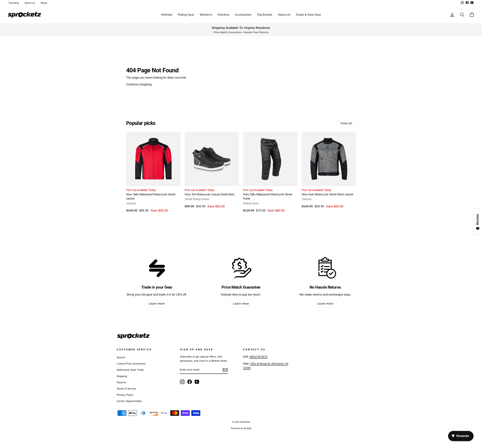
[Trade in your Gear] (157, 268)
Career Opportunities (129, 401)
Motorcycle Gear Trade (130, 369)
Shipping (122, 376)
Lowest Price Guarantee (131, 363)
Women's (206, 14)
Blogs (44, 3)
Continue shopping (139, 84)
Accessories (243, 14)
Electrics (223, 14)
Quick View (153, 181)
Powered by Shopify (241, 428)
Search (121, 357)
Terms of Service (126, 388)
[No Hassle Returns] (325, 268)
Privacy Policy (125, 394)
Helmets (166, 14)
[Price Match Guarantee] (241, 268)
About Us (284, 14)
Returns (121, 382)
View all (346, 123)
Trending (13, 3)
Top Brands (264, 14)
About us (29, 3)
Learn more (157, 303)
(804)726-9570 (258, 356)
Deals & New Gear (308, 14)
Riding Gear (186, 14)
